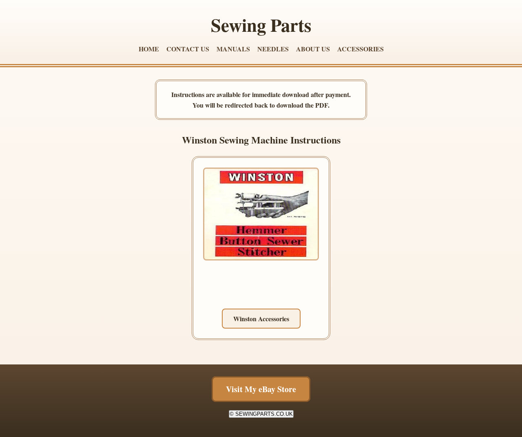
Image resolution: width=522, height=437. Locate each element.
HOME (149, 48)
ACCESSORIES (360, 48)
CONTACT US (187, 48)
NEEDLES (273, 48)
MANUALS (233, 48)
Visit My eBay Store (261, 389)
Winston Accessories (261, 318)
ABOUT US (313, 48)
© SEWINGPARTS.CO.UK (261, 414)
